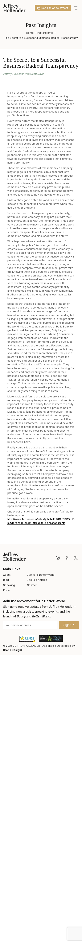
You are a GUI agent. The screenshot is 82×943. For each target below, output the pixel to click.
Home (30, 32)
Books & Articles (37, 579)
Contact (32, 585)
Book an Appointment (54, 7)
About (7, 574)
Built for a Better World (40, 574)
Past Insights (45, 32)
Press (6, 590)
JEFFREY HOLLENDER (26, 645)
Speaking (9, 585)
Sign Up (68, 625)
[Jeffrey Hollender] (14, 8)
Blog (6, 579)
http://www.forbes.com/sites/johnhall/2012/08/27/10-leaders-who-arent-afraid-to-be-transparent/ (41, 521)
